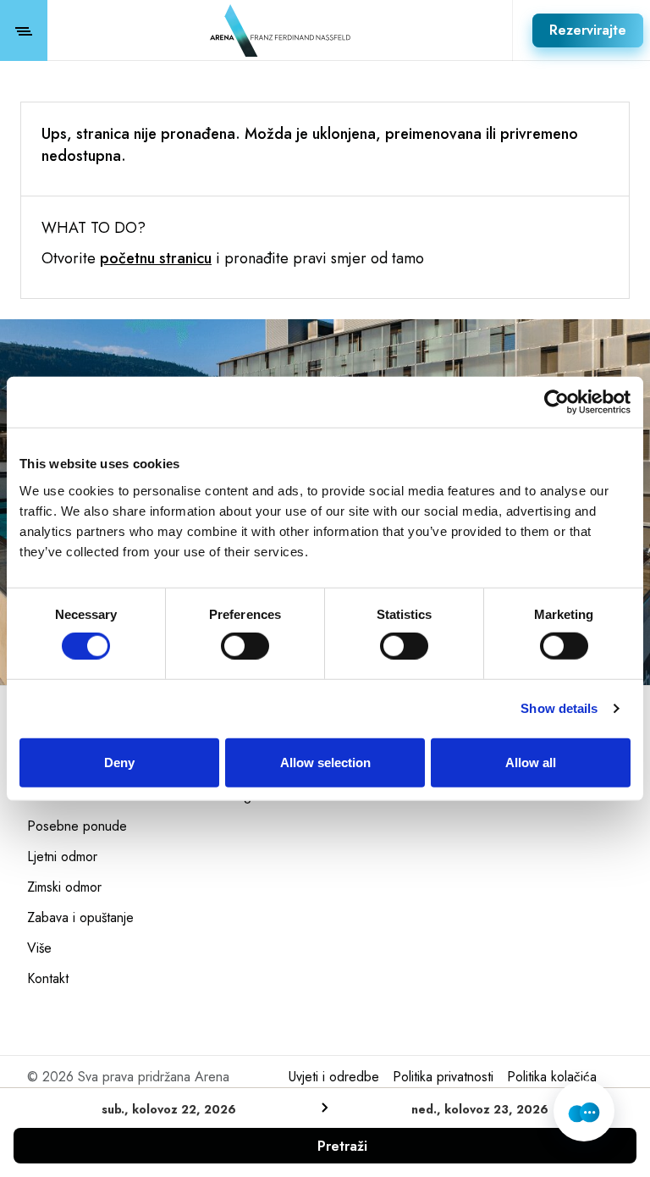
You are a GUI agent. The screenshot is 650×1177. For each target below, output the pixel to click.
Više (39, 948)
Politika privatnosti (443, 1076)
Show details (559, 708)
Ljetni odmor (62, 856)
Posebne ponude (77, 826)
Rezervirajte (587, 30)
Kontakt (48, 978)
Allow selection (325, 761)
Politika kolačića (552, 1076)
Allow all (530, 761)
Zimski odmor (64, 887)
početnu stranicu (156, 258)
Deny (119, 761)
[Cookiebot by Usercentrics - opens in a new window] (556, 402)
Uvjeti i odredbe (334, 1076)
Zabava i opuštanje (80, 917)
